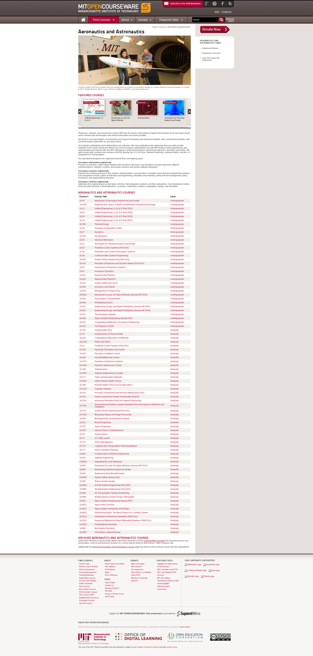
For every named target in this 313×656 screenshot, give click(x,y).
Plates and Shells (102, 342)
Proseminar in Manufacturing (107, 532)
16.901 (83, 322)
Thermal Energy (102, 224)
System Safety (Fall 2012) (106, 283)
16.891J (83, 505)
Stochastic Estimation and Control (110, 349)
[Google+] (206, 6)
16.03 (82, 216)
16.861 (83, 469)
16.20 (82, 240)
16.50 (82, 267)
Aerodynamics (101, 236)
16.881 (83, 481)
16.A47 (83, 326)
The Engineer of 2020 (104, 326)
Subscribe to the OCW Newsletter (185, 4)
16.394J (83, 381)
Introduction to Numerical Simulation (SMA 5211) (116, 516)
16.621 (83, 275)
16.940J (83, 524)
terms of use (172, 647)
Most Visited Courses (87, 589)
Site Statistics (110, 566)
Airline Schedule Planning (106, 450)
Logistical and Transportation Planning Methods (116, 446)
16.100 (83, 236)
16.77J (83, 450)
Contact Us (226, 12)
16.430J (83, 406)
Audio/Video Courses (87, 578)
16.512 (83, 422)
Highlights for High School (167, 564)
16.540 (83, 430)
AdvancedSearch (230, 20)
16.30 (82, 248)
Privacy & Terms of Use (114, 594)
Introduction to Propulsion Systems (110, 267)
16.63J (83, 283)
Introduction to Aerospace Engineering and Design (117, 201)
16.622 (83, 279)
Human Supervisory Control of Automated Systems (117, 397)
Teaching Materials (86, 575)
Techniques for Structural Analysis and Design (115, 244)
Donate (143, 19)
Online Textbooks (86, 583)
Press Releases (111, 575)
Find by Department (87, 569)
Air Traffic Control (102, 438)
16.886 (83, 493)
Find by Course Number (88, 566)
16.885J (83, 485)
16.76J (83, 446)
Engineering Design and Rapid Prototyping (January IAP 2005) (122, 310)
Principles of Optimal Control (107, 353)
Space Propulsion (103, 426)
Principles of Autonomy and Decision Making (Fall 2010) (119, 263)
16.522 (83, 426)
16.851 (83, 458)
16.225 (83, 338)
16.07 (82, 232)
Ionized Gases (101, 434)
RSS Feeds (109, 597)
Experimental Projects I (105, 275)
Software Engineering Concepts (109, 373)
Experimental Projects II (105, 279)
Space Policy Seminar (104, 505)
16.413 (83, 393)
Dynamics (99, 232)
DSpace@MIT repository (155, 541)
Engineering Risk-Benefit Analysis (110, 473)
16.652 (83, 287)
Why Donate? (136, 566)
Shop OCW (135, 575)
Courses (162, 27)
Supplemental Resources (89, 598)
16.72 (82, 438)
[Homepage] (83, 19)
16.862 (83, 473)
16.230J (83, 342)
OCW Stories (110, 569)
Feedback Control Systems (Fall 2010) (112, 248)
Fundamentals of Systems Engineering (112, 454)
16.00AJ (83, 204)
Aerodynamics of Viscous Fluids (109, 334)
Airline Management (104, 442)
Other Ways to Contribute (141, 572)
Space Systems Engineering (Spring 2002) (114, 318)
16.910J (83, 516)
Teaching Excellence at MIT (168, 581)
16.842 (83, 454)
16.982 (83, 528)
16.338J (83, 365)
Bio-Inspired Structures (105, 528)
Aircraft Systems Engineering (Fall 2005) (112, 485)
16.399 (83, 385)
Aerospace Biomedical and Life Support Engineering (118, 400)
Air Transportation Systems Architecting (112, 493)
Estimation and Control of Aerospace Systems (115, 252)
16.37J (83, 377)
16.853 (83, 465)
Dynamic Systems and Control (108, 365)
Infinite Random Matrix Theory (108, 381)
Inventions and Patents (105, 287)
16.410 (83, 263)
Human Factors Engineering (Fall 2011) (112, 259)
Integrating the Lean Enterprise (108, 462)
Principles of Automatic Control (108, 228)
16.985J (83, 532)
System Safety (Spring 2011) (107, 477)
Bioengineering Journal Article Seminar (112, 418)
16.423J (83, 400)
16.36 (82, 255)
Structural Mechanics (104, 240)
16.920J (83, 520)
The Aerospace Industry (105, 314)
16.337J (83, 361)
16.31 (82, 346)
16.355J (83, 373)
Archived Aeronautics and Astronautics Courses (113, 547)
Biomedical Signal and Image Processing (113, 414)
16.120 (83, 330)
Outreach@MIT (163, 583)
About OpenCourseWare (115, 564)
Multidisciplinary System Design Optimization (114, 497)
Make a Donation (137, 564)
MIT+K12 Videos (163, 578)
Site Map (108, 591)
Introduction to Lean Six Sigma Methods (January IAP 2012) (121, 295)
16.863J (83, 477)
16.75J (83, 442)
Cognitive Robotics (103, 389)
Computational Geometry (106, 524)
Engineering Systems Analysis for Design (113, 469)
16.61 (82, 271)
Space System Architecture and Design (112, 509)
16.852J (83, 462)
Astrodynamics (144, 118)
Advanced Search (112, 588)
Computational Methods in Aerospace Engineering (117, 322)
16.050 (83, 224)
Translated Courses (87, 600)
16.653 (83, 291)
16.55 (82, 434)
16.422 (83, 397)
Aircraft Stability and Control (107, 357)
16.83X (83, 318)
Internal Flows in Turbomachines (109, 430)
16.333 (83, 357)
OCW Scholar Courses (88, 592)
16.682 (83, 299)
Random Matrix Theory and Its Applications (114, 385)
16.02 (82, 212)
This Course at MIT (86, 595)
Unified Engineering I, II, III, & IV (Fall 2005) (114, 208)
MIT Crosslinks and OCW (167, 569)
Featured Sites (169, 19)
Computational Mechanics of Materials (112, 338)
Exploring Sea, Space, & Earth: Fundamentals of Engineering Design (125, 204)
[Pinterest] (214, 6)
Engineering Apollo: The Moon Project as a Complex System (121, 512)
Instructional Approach (88, 572)
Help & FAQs (110, 582)
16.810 (83, 306)
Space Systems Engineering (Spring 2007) (114, 501)
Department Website (210, 48)
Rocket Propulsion (103, 422)
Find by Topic (84, 564)
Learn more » (185, 627)
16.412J (83, 389)
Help (217, 12)
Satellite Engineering (104, 458)
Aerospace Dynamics (104, 271)
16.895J (83, 512)
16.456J (83, 414)
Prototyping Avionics (104, 302)
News (107, 572)
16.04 (82, 220)
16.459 (83, 418)
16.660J (83, 295)
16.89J (83, 501)
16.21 (82, 244)
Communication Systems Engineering (111, 255)
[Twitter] (229, 6)
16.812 (83, 314)
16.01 (82, 208)
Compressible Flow (103, 330)
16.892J (83, 509)
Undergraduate (177, 201)
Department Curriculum (211, 53)
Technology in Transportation (107, 299)
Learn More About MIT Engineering (211, 59)
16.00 (82, 201)
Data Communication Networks (108, 377)
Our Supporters (137, 569)
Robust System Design (105, 481)
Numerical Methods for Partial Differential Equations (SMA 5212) (123, 520)
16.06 (82, 228)
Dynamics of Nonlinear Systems (109, 361)
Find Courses (101, 19)
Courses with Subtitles (88, 581)
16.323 (83, 353)
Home (154, 27)
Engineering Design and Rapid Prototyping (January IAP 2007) (122, 306)
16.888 (83, 497)
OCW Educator (163, 566)
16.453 (83, 411)
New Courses (84, 586)
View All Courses (85, 603)
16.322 (83, 349)
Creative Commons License (148, 647)
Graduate (174, 330)
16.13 (82, 334)
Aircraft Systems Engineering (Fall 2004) (112, 489)
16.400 (83, 259)
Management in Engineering (107, 291)
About (125, 19)
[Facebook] (222, 6)
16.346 (83, 369)
